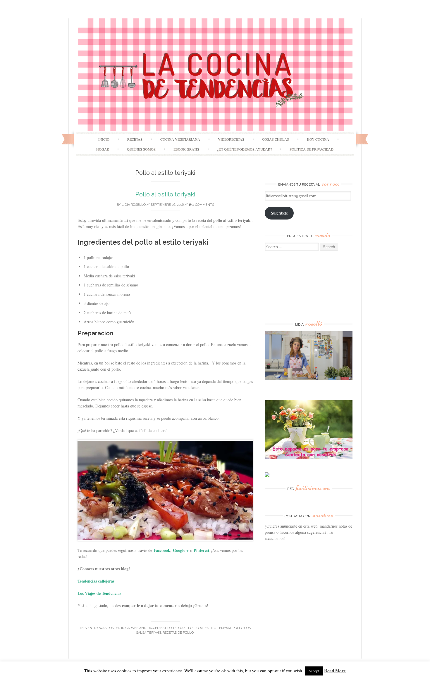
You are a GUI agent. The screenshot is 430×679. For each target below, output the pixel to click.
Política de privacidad (311, 149)
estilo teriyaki (173, 628)
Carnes (131, 628)
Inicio (103, 139)
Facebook (162, 550)
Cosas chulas (275, 139)
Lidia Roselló (134, 205)
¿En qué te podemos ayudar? (244, 149)
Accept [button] (313, 670)
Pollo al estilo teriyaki (165, 194)
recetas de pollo (178, 633)
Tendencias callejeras (96, 581)
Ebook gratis (186, 149)
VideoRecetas (231, 139)
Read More (335, 670)
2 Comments (203, 205)
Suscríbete (279, 213)
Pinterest (201, 550)
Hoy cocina (318, 139)
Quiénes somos (141, 149)
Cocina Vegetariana (180, 139)
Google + (181, 550)
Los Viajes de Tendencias (99, 593)
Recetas (134, 139)
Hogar (102, 149)
